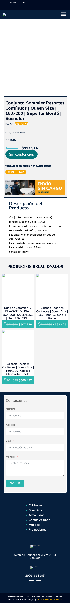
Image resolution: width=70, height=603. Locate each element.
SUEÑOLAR (21, 123)
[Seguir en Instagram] (67, 4)
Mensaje (11, 456)
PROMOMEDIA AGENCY (49, 599)
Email (9, 440)
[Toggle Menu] (63, 14)
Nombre (10, 408)
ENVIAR (15, 483)
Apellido (10, 424)
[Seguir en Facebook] (62, 4)
